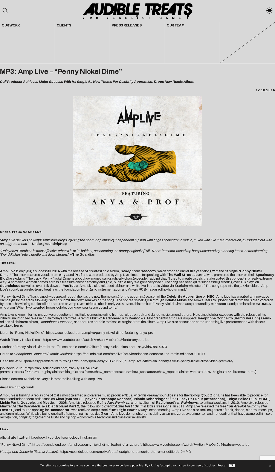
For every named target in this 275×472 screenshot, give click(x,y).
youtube (53, 437)
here (18, 325)
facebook (38, 437)
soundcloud (70, 437)
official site (95, 304)
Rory (44, 379)
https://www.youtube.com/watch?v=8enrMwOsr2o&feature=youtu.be (96, 340)
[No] (269, 466)
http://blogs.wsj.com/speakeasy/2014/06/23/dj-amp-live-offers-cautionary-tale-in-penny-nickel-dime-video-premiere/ (144, 361)
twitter (23, 437)
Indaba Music (176, 300)
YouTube (70, 286)
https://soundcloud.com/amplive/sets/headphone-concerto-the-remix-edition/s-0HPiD (139, 354)
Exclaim (181, 286)
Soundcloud (10, 286)
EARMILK (263, 304)
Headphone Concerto (138, 271)
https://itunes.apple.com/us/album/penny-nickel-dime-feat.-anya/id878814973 (107, 347)
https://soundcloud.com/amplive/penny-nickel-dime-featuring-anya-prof (100, 332)
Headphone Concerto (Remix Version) (228, 318)
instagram (89, 437)
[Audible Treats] (137, 11)
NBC (211, 296)
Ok (232, 465)
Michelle (30, 379)
